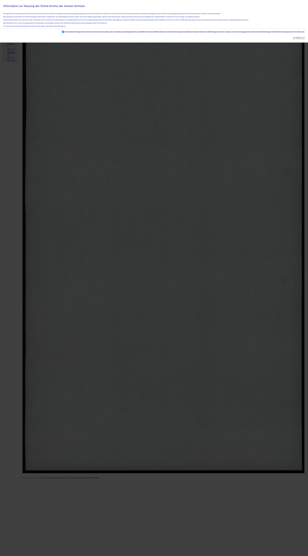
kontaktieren (10, 23)
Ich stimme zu (298, 38)
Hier (47, 26)
